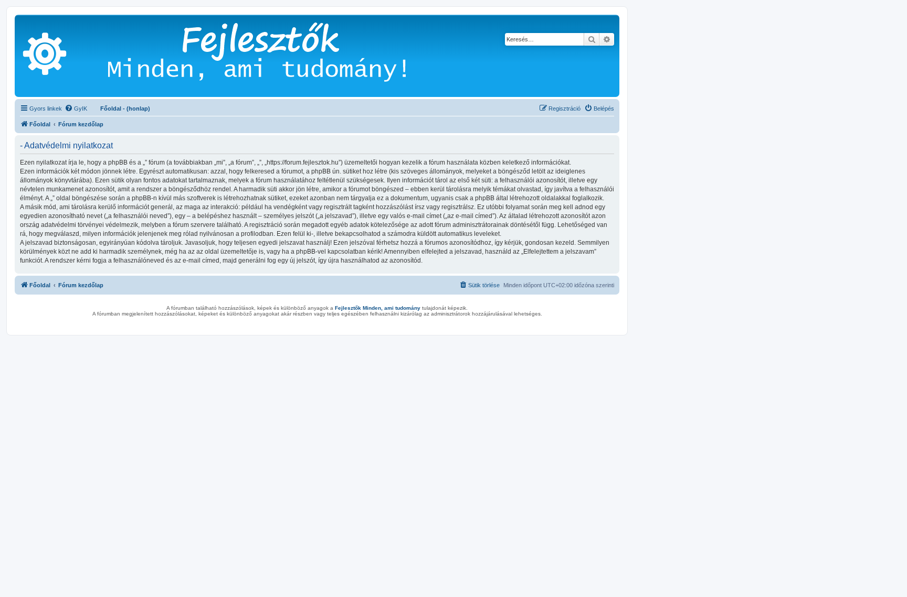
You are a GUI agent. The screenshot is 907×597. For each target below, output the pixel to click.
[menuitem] (76, 108)
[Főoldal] (272, 55)
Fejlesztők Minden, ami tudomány (377, 308)
